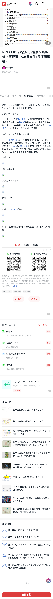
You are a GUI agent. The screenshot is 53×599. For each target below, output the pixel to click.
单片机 (22, 122)
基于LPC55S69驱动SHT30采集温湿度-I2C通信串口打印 (31, 499)
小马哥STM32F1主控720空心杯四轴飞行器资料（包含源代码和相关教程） (31, 466)
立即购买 (17, 390)
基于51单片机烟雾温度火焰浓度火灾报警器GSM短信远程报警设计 (31, 455)
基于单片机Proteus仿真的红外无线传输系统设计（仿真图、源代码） (31, 510)
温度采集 (17, 292)
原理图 (9, 209)
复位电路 (23, 146)
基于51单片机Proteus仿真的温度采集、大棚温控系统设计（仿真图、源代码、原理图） (32, 444)
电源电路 (13, 140)
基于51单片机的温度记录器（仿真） (29, 421)
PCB (16, 209)
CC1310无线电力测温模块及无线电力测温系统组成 (31, 488)
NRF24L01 (7, 292)
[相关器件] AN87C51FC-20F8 (26, 382)
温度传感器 (22, 119)
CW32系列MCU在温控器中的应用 (28, 477)
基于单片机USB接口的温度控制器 (28, 410)
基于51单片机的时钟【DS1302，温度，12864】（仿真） (31, 432)
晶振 (15, 146)
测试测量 (26, 292)
